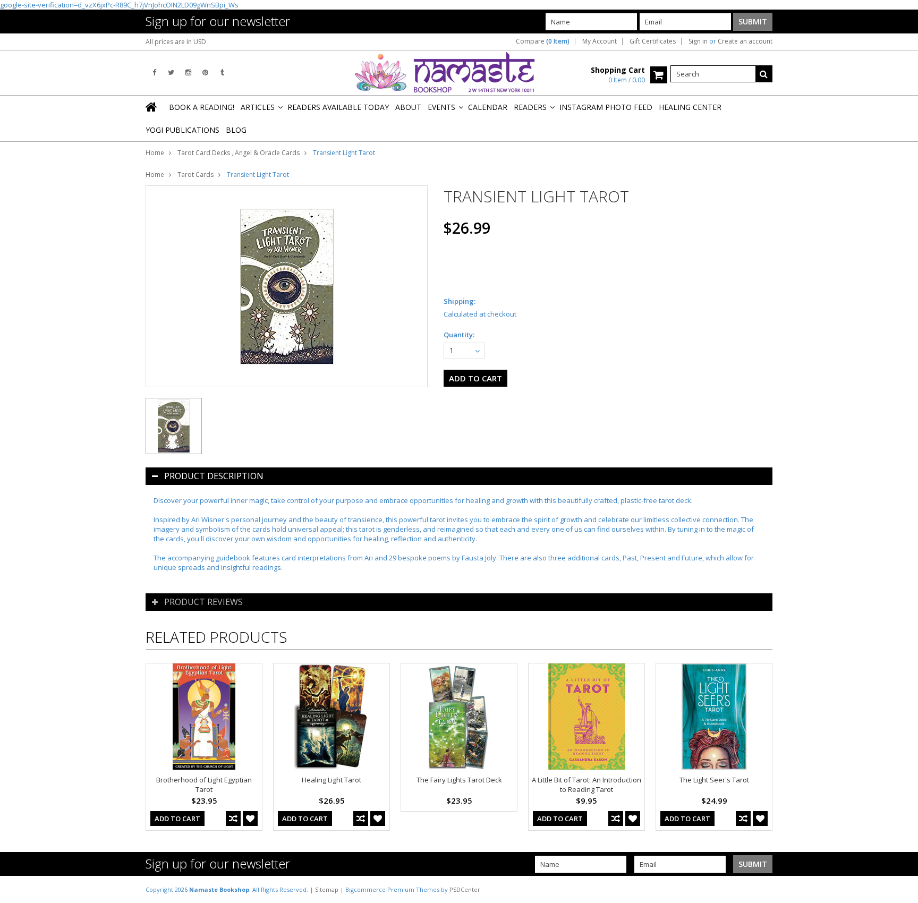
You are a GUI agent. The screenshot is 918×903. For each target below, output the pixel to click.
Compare (543, 41)
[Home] (152, 106)
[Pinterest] (205, 72)
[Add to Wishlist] (250, 818)
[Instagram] (188, 72)
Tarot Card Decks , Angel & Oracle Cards (238, 152)
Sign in (698, 41)
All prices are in (176, 41)
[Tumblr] (222, 72)
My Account (599, 41)
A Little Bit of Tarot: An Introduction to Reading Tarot (586, 784)
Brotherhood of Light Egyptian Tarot (204, 784)
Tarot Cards (195, 174)
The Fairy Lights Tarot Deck (459, 780)
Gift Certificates (653, 41)
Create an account (745, 41)
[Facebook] (154, 72)
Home (155, 152)
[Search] (763, 73)
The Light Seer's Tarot (714, 780)
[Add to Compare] (233, 818)
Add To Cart (177, 818)
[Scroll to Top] (902, 889)
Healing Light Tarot (331, 780)
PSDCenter (464, 889)
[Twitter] (171, 72)
